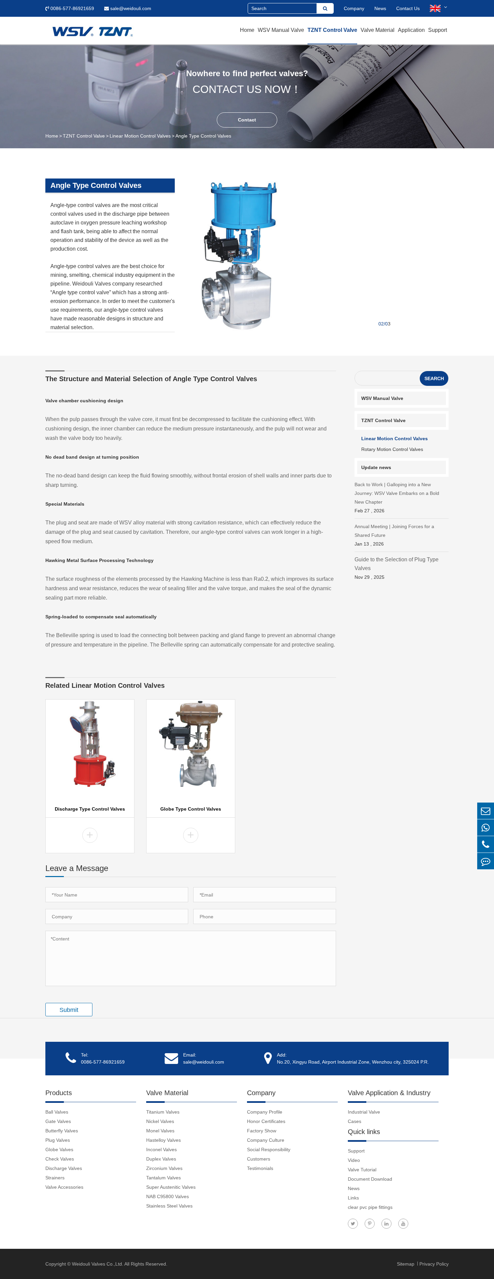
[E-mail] (485, 811)
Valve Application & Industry (389, 1092)
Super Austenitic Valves (171, 1187)
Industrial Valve (364, 1112)
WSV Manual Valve (281, 30)
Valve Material (378, 30)
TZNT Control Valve (332, 30)
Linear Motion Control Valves (140, 136)
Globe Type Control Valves (190, 809)
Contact (247, 119)
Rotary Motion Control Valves (392, 449)
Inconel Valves (161, 1149)
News (380, 8)
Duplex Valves (161, 1159)
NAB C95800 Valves (167, 1196)
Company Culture (265, 1140)
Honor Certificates (266, 1121)
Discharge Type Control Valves (90, 809)
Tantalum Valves (163, 1177)
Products (58, 1092)
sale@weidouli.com (130, 8)
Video (354, 1160)
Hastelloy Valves (163, 1140)
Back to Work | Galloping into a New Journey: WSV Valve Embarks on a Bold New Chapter (397, 497)
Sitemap (406, 1264)
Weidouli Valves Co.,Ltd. (97, 1264)
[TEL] (485, 844)
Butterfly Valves (61, 1130)
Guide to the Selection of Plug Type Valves (397, 568)
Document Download (370, 1179)
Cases (354, 1121)
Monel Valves (160, 1130)
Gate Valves (58, 1121)
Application (411, 30)
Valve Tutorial (362, 1169)
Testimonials (260, 1168)
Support (437, 30)
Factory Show (261, 1130)
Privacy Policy (434, 1264)
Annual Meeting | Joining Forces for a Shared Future (394, 535)
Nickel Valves (160, 1121)
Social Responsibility (268, 1149)
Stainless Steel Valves (169, 1206)
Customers (258, 1159)
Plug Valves (57, 1140)
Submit (68, 1010)
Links (353, 1197)
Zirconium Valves (164, 1168)
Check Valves (59, 1159)
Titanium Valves (162, 1112)
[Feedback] (485, 861)
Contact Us (408, 8)
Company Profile (264, 1112)
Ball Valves (56, 1112)
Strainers (55, 1177)
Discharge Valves (63, 1168)
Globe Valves (59, 1149)
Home (247, 30)
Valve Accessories (64, 1187)
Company (354, 8)
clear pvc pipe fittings (370, 1207)
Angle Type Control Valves (203, 136)
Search (434, 378)
